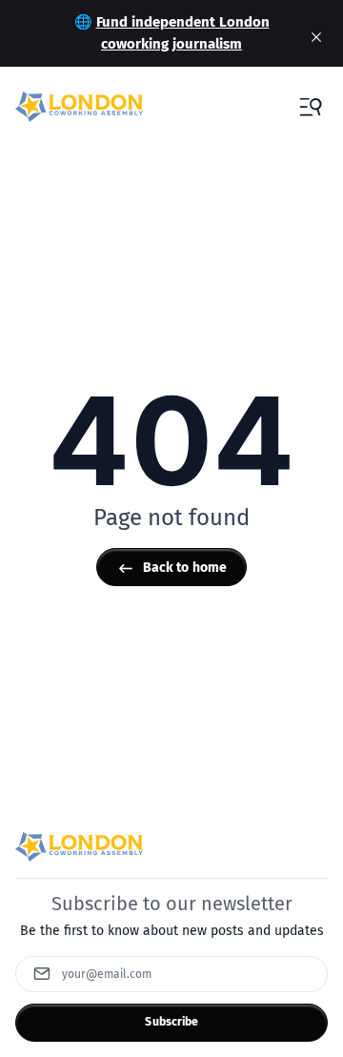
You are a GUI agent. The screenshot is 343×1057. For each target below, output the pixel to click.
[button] (310, 107)
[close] (316, 37)
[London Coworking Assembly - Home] (79, 106)
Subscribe (171, 1021)
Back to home (185, 567)
